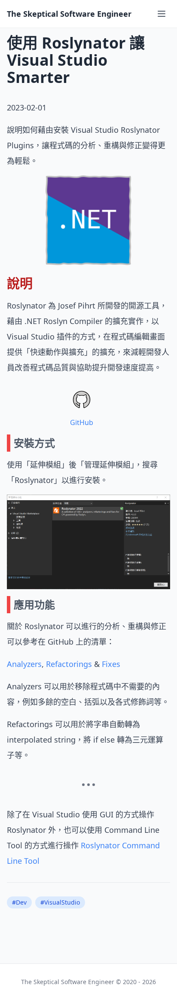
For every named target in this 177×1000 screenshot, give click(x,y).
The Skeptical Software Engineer (69, 14)
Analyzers (24, 664)
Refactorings (69, 664)
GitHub (81, 422)
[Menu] (161, 13)
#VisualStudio (60, 902)
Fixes (111, 664)
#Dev (19, 902)
